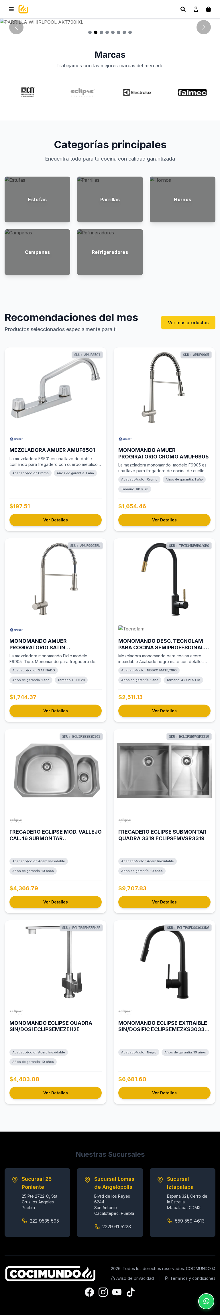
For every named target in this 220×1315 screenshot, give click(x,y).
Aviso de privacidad (135, 1278)
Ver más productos (188, 322)
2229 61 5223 (116, 1226)
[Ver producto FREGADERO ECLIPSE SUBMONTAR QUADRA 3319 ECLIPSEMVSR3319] (164, 770)
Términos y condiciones (192, 1278)
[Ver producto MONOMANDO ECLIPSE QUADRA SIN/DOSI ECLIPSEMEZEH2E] (55, 961)
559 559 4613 (190, 1221)
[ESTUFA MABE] (110, 22)
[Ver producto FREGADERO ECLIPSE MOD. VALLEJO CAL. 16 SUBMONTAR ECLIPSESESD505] (55, 770)
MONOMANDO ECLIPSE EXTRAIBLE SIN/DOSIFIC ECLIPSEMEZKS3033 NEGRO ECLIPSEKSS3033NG (162, 1029)
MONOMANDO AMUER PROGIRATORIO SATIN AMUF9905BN (38, 647)
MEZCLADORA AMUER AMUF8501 (52, 450)
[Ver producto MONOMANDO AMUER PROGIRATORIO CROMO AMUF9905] (164, 388)
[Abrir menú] (11, 9)
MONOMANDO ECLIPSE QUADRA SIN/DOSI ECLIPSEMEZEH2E (50, 1026)
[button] (204, 27)
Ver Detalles (55, 519)
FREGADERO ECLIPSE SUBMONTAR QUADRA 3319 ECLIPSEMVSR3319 (162, 835)
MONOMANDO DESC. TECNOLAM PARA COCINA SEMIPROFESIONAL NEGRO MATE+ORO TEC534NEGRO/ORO (161, 650)
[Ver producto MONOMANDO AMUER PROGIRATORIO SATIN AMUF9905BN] (55, 579)
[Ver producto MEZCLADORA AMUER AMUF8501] (55, 388)
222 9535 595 (44, 1221)
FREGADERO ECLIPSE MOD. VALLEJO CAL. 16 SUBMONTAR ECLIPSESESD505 (55, 838)
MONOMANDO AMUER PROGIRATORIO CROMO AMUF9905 (163, 453)
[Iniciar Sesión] (196, 9)
